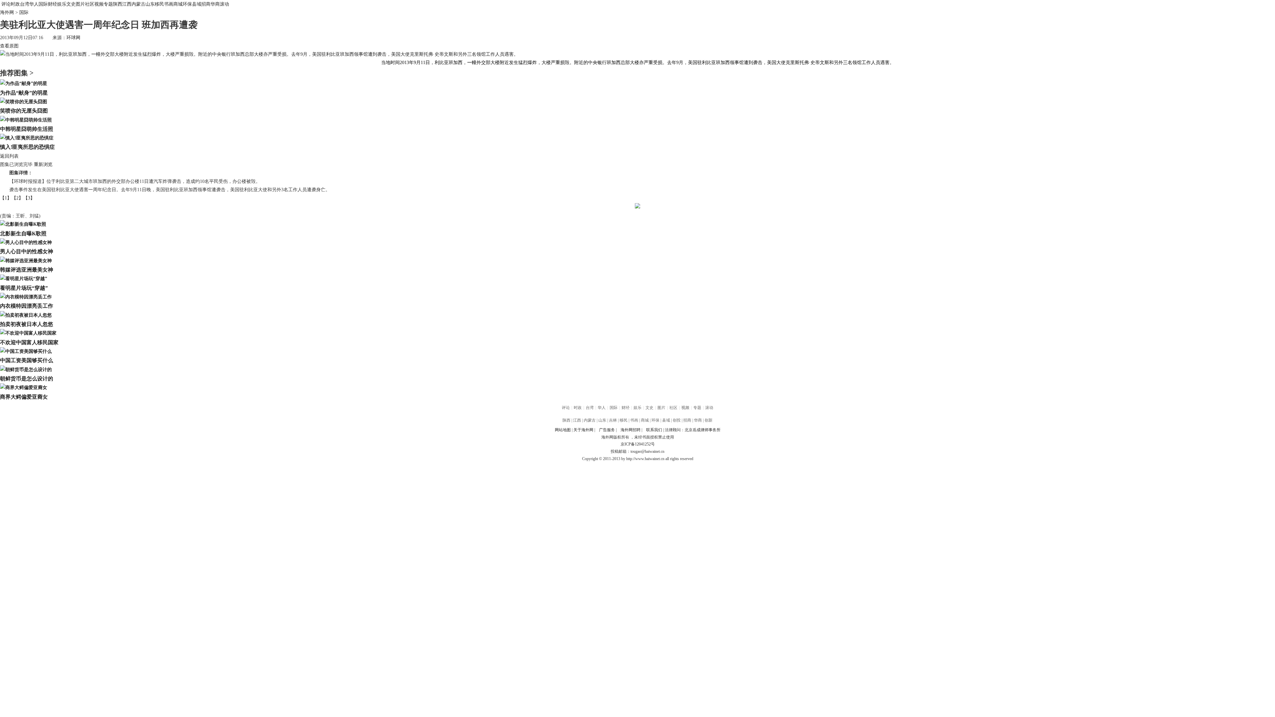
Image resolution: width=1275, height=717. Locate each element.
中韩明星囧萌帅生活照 (26, 129)
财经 (52, 4)
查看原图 (9, 45)
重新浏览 (43, 164)
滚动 (224, 4)
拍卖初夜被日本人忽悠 (26, 324)
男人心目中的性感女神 (26, 251)
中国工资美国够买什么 (26, 360)
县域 (196, 4)
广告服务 (607, 430)
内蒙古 (138, 4)
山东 (150, 4)
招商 (206, 4)
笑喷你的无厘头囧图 (24, 111)
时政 (15, 4)
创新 (709, 420)
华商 (215, 4)
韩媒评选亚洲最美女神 (26, 270)
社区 (89, 4)
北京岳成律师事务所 (703, 430)
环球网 (73, 37)
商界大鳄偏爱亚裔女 (24, 397)
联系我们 (654, 430)
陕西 (117, 4)
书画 (168, 4)
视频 (99, 4)
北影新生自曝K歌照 (23, 233)
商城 (178, 4)
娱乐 (61, 4)
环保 (187, 4)
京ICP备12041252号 (638, 444)
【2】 (17, 198)
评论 (6, 4)
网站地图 (563, 430)
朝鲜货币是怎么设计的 (26, 378)
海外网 (7, 12)
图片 (80, 4)
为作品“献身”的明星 (24, 93)
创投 (677, 420)
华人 (34, 4)
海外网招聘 (630, 430)
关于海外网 (583, 430)
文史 (71, 4)
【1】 (6, 198)
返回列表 (9, 156)
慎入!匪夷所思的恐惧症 (27, 147)
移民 (159, 4)
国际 (43, 4)
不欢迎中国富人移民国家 (29, 342)
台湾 (24, 4)
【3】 (29, 198)
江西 (126, 4)
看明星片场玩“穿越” (24, 288)
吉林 (613, 420)
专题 (108, 4)
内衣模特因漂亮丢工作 (26, 306)
